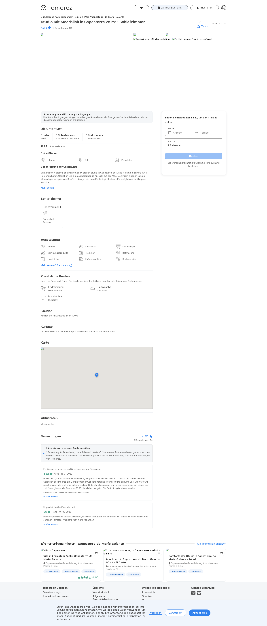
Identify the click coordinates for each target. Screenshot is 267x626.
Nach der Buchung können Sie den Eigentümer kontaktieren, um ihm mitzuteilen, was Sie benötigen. (91, 281)
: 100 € (74, 315)
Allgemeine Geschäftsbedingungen (106, 598)
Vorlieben (155, 612)
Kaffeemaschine (93, 259)
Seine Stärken (49, 153)
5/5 (45, 511)
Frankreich (148, 592)
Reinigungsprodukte (58, 253)
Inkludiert (102, 290)
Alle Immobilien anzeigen (211, 543)
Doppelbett (48, 219)
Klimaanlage (129, 246)
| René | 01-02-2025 (61, 511)
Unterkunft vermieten (55, 596)
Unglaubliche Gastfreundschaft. (59, 507)
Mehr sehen (47, 187)
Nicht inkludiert (55, 290)
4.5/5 (46, 473)
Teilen (204, 26)
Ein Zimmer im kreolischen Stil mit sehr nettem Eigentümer (72, 469)
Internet (51, 160)
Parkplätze (126, 160)
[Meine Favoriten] (141, 7)
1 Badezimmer (94, 135)
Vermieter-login (52, 592)
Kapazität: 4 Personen (67, 138)
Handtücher (53, 259)
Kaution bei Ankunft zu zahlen (56, 315)
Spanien (147, 596)
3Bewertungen (60, 28)
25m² (43, 138)
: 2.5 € (112, 331)
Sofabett (47, 222)
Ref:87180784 (219, 23)
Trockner (90, 253)
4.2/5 (44, 27)
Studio (45, 135)
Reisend (172, 141)
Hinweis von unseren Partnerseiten (68, 448)
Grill (86, 160)
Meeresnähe (47, 424)
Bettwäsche (128, 253)
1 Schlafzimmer (65, 135)
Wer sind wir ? (101, 592)
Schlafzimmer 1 (52, 207)
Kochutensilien (130, 259)
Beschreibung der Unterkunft (59, 166)
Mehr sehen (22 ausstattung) (56, 265)
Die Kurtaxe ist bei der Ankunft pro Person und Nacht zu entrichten (75, 331)
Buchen (193, 156)
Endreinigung (56, 287)
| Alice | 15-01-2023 (62, 473)
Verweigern (175, 612)
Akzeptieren (199, 612)
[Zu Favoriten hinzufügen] (199, 22)
